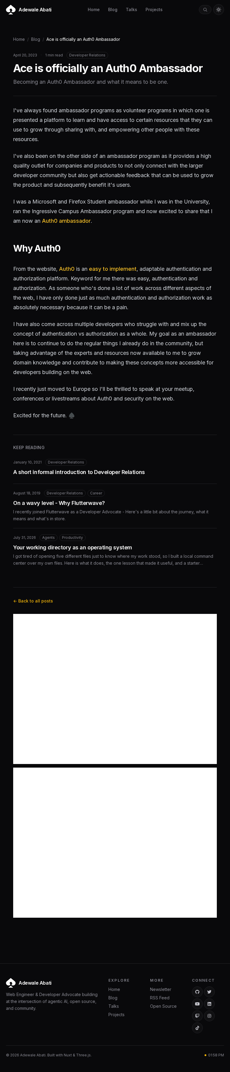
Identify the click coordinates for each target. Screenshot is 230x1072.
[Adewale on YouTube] (197, 1003)
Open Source (163, 1006)
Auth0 (67, 269)
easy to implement (113, 269)
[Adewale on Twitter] (209, 991)
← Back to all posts (33, 600)
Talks (131, 9)
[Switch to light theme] (218, 9)
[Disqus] (115, 689)
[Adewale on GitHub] (197, 991)
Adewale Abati (35, 983)
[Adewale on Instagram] (209, 1015)
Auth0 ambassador (66, 221)
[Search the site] (205, 9)
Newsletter (160, 989)
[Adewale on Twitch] (197, 1015)
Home (94, 9)
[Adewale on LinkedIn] (209, 1003)
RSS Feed (160, 997)
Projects (154, 9)
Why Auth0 (36, 248)
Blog (112, 9)
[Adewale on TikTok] (197, 1027)
